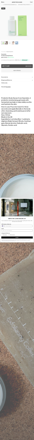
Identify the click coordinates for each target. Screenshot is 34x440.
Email (3, 228)
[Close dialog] (33, 198)
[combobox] (3, 226)
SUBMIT (17, 237)
